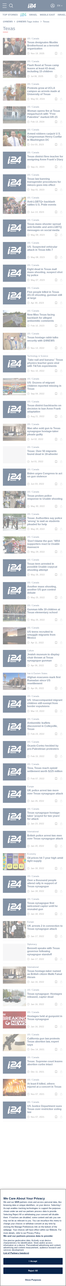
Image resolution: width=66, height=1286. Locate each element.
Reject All (33, 1271)
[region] (33, 1237)
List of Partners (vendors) (16, 1253)
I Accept (33, 1261)
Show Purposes (33, 1280)
